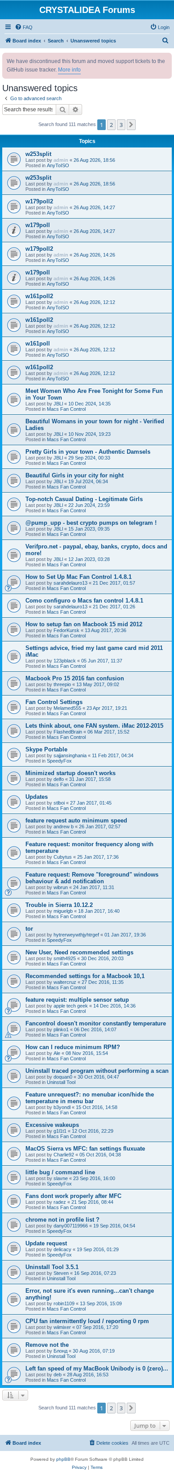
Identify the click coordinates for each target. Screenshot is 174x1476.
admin (61, 160)
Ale (57, 1053)
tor (29, 928)
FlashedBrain (68, 731)
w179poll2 (39, 201)
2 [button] (111, 125)
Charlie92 (64, 1154)
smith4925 (65, 958)
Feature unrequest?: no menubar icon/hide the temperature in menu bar (89, 1098)
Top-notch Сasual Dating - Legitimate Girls (84, 499)
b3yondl (62, 1107)
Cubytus (63, 857)
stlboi (59, 802)
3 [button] (121, 125)
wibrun (61, 887)
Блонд (60, 1351)
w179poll (37, 225)
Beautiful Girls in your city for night (74, 475)
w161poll (37, 343)
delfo (59, 779)
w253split (38, 154)
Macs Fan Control (66, 409)
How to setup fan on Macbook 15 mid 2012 (83, 624)
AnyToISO (58, 165)
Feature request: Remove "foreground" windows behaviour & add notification (91, 878)
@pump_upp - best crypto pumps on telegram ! (91, 522)
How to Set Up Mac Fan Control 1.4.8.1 (78, 577)
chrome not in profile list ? (62, 1219)
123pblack (65, 660)
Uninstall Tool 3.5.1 (52, 1267)
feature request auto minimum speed (76, 820)
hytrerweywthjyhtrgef (76, 934)
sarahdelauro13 (70, 583)
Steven (61, 1273)
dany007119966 (71, 1225)
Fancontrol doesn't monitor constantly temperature (95, 1023)
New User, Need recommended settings (79, 952)
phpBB (63, 1459)
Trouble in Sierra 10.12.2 (59, 905)
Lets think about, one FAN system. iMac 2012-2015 (94, 725)
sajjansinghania (70, 755)
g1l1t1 (60, 1131)
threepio (62, 684)
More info (69, 70)
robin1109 (64, 1303)
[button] (131, 124)
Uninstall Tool (61, 1082)
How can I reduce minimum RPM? (72, 1047)
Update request (46, 1243)
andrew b (64, 826)
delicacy (62, 1249)
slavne (61, 1178)
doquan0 (63, 1077)
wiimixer (62, 1327)
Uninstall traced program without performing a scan (97, 1070)
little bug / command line (60, 1172)
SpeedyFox (59, 760)
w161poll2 (39, 296)
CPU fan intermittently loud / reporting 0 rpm (87, 1321)
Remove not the (47, 1344)
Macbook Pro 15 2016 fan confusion (74, 678)
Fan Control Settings (54, 702)
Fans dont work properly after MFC (73, 1196)
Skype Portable (46, 749)
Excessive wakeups (52, 1125)
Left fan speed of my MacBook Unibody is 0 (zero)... (96, 1368)
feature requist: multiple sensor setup (77, 999)
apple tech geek (71, 1005)
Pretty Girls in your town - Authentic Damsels (87, 451)
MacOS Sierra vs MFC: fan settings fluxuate (85, 1148)
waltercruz (65, 982)
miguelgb (63, 911)
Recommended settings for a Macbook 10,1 (85, 976)
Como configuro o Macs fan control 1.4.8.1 (84, 600)
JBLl (58, 403)
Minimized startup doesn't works (70, 773)
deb (58, 1374)
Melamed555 (67, 708)
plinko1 (61, 1029)
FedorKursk (66, 630)
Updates (36, 796)
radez (60, 1202)
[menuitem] (24, 27)
